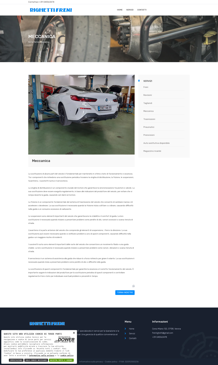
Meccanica (148, 111)
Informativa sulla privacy (91, 361)
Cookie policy (111, 361)
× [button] (74, 332)
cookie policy (66, 355)
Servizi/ (37, 42)
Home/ (31, 42)
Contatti (141, 10)
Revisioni (147, 95)
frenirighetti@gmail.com (162, 333)
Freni (145, 87)
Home (119, 10)
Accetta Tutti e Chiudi (61, 360)
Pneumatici (148, 127)
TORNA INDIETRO (125, 292)
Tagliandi (147, 103)
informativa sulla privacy (41, 355)
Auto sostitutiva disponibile (156, 143)
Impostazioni (16, 360)
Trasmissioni (149, 119)
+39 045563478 (46, 2)
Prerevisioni (149, 135)
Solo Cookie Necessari (36, 360)
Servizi (129, 10)
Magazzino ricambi (152, 151)
